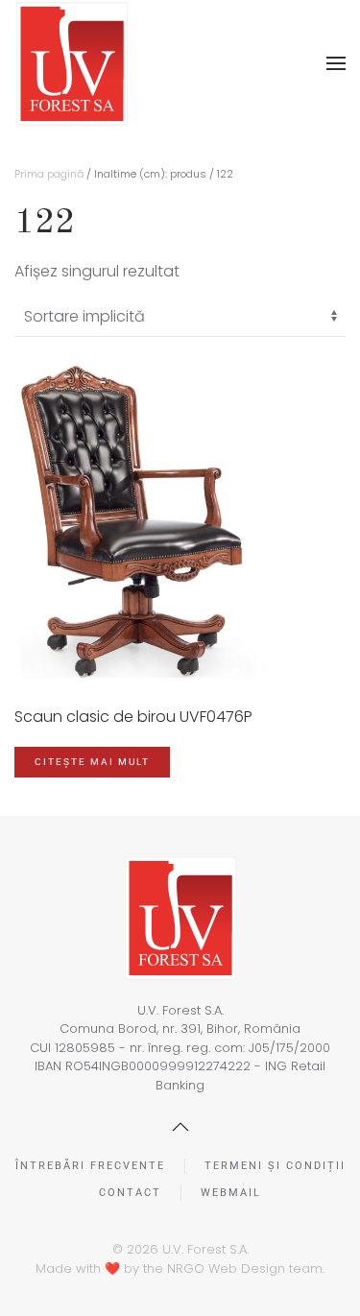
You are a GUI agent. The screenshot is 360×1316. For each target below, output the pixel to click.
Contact (130, 1192)
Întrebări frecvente (90, 1166)
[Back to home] (72, 64)
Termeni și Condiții (275, 1166)
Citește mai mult (92, 761)
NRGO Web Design (226, 1268)
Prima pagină (49, 173)
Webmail (231, 1192)
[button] (336, 63)
